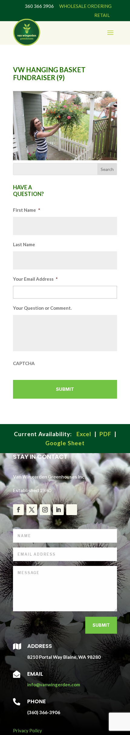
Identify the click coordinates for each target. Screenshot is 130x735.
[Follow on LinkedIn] (58, 509)
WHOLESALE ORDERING (85, 6)
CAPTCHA (24, 363)
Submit (101, 625)
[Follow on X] (31, 509)
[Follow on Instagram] (45, 509)
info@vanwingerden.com (53, 684)
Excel (84, 433)
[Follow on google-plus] (71, 509)
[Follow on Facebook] (18, 509)
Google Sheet (65, 442)
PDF (105, 433)
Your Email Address (35, 279)
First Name (26, 210)
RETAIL (102, 15)
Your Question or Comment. (42, 308)
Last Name (24, 244)
